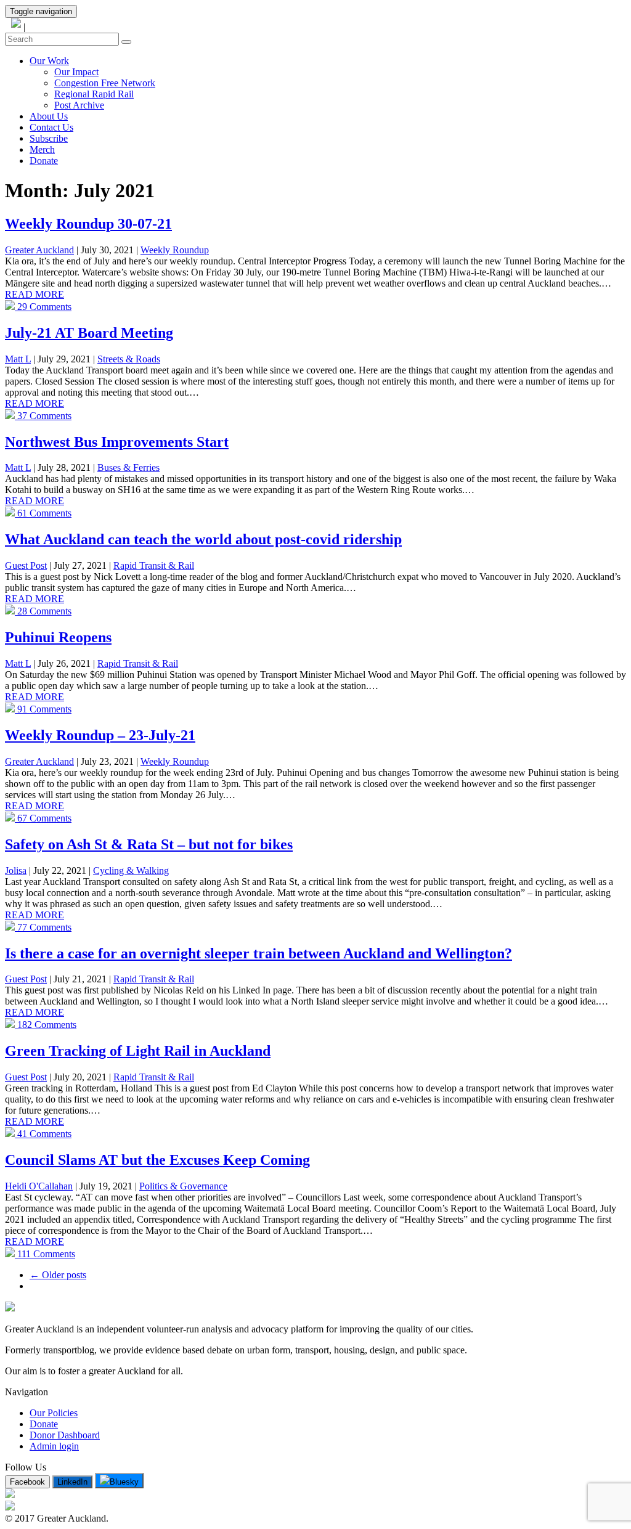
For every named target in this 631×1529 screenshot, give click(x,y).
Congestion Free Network (104, 83)
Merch (42, 149)
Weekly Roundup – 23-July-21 (100, 735)
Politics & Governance (183, 1186)
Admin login (54, 1446)
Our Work (49, 60)
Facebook (27, 1481)
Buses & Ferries (128, 467)
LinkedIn (72, 1481)
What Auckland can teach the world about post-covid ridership (203, 539)
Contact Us (51, 127)
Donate (44, 160)
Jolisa (15, 870)
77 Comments (43, 927)
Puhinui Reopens (58, 637)
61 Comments (43, 513)
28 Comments (43, 611)
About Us (49, 116)
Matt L (18, 359)
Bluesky (124, 1481)
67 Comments (43, 818)
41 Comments (43, 1133)
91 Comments (43, 709)
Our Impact (76, 72)
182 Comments (45, 1024)
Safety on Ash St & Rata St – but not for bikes (149, 844)
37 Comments (43, 415)
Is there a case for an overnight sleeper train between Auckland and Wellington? (258, 953)
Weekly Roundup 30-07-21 (88, 224)
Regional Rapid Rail (94, 94)
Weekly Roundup (174, 250)
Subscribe (49, 138)
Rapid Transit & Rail (153, 565)
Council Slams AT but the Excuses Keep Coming (157, 1160)
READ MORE (34, 294)
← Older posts (58, 1275)
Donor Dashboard (65, 1435)
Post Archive (79, 105)
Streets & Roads (128, 359)
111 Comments (45, 1254)
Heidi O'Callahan (39, 1186)
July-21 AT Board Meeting (89, 333)
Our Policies (54, 1413)
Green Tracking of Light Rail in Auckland (138, 1051)
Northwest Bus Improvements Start (117, 442)
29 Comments (43, 306)
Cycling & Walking (131, 870)
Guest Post (26, 565)
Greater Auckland (39, 250)
